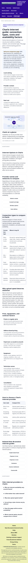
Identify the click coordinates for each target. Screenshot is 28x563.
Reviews (14, 535)
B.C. (17, 13)
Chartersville (14, 470)
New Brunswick (5, 10)
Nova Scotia (14, 10)
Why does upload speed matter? (14, 498)
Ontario (3, 16)
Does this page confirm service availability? (12, 509)
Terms (14, 544)
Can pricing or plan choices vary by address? (14, 503)
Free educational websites (14, 539)
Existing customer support (14, 537)
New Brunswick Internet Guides (14, 528)
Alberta (21, 13)
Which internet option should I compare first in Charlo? (12, 515)
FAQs (14, 530)
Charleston (14, 463)
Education (9, 16)
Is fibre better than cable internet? (14, 493)
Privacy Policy (14, 542)
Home (3, 8)
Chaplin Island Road (14, 452)
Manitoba (8, 8)
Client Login (17, 16)
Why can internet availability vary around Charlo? (13, 488)
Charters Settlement (14, 467)
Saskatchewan (16, 8)
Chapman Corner (14, 456)
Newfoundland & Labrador (8, 13)
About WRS (14, 532)
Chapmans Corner (14, 459)
